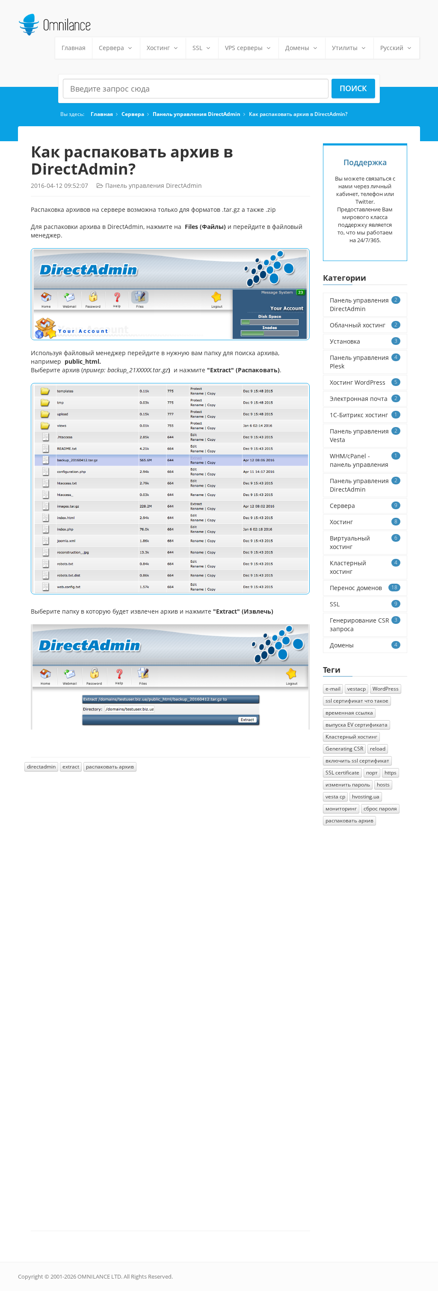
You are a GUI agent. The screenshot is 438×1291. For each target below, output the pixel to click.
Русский (392, 48)
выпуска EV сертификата (357, 724)
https (391, 772)
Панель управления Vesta (364, 435)
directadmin (41, 766)
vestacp (356, 688)
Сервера (111, 48)
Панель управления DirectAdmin (196, 113)
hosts (383, 784)
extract (70, 766)
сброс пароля (380, 808)
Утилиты (345, 48)
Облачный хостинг (364, 325)
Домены (297, 48)
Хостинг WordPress (364, 382)
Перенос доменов (364, 588)
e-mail (333, 688)
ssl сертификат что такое (357, 700)
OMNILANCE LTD (99, 1276)
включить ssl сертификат (357, 760)
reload (377, 748)
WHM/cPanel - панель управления (364, 460)
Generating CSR (344, 748)
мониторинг (341, 808)
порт (372, 772)
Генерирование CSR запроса (364, 624)
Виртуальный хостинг (364, 542)
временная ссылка (349, 712)
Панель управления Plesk (364, 361)
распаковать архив (110, 766)
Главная (74, 48)
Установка (364, 341)
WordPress (386, 688)
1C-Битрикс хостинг (364, 415)
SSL (197, 48)
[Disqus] (170, 894)
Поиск (353, 88)
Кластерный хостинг (364, 567)
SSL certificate (342, 772)
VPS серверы (244, 48)
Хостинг (158, 48)
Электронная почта (364, 399)
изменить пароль (348, 784)
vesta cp (335, 796)
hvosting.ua (365, 796)
